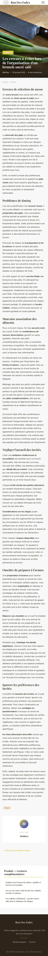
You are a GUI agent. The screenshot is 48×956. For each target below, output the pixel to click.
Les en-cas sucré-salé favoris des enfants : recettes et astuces (24, 891)
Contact (32, 942)
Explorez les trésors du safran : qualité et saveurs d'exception (23, 883)
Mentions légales (19, 942)
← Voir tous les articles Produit (16, 850)
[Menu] (43, 2)
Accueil (5, 82)
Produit (8, 52)
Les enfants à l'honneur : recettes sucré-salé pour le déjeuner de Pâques (23, 899)
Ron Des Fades (20, 2)
